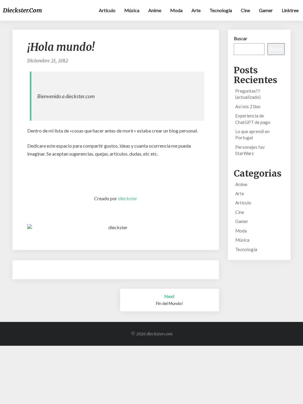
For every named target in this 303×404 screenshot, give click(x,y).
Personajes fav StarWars (250, 150)
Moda (176, 10)
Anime (154, 10)
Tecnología (220, 10)
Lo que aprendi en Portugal (252, 134)
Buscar (240, 38)
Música (131, 10)
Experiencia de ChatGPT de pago (252, 119)
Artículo (107, 10)
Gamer (266, 10)
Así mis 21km (247, 106)
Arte (196, 10)
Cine (245, 10)
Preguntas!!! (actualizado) (248, 94)
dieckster (127, 198)
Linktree (290, 10)
